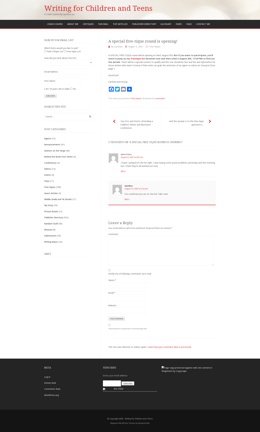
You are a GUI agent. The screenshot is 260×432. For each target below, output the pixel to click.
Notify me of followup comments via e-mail (129, 273)
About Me (72, 24)
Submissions (50, 235)
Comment (113, 234)
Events (47, 174)
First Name (49, 80)
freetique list (138, 58)
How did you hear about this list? (60, 58)
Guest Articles (51, 193)
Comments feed (52, 388)
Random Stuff (51, 223)
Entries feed (50, 382)
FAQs (189, 24)
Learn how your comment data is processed (169, 347)
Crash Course (55, 24)
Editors (47, 168)
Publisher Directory (144, 24)
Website (112, 305)
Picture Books (51, 211)
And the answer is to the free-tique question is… (186, 123)
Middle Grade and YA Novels (58, 199)
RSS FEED (118, 388)
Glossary (166, 24)
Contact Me (203, 24)
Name (112, 280)
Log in (47, 376)
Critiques (88, 24)
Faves (179, 24)
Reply (123, 171)
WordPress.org (51, 395)
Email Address (51, 71)
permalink (160, 98)
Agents (47, 138)
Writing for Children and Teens (98, 8)
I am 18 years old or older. (57, 88)
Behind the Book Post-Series (58, 156)
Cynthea (118, 46)
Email (111, 292)
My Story (48, 205)
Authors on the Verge (54, 150)
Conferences (50, 162)
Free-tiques (154, 46)
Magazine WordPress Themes (122, 423)
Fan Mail (103, 24)
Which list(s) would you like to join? (61, 48)
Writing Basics (51, 241)
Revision (48, 229)
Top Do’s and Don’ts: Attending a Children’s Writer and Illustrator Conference (136, 124)
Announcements (52, 144)
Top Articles (120, 24)
